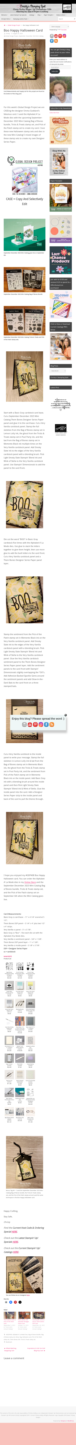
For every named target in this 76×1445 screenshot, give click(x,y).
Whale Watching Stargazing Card (10, 1349)
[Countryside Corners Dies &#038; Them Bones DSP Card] (38, 1315)
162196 (20, 976)
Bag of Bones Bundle (34, 1334)
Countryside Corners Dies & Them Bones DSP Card (38, 1321)
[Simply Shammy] (30, 1062)
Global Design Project (14, 25)
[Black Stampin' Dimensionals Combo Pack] (9, 1096)
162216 (9, 976)
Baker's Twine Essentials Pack (30, 1118)
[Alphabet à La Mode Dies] (30, 1044)
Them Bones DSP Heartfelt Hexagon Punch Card (23, 1321)
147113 (9, 1012)
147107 (20, 994)
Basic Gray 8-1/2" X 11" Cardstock (30, 1027)
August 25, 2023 (18, 33)
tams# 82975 (8, 956)
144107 (9, 1082)
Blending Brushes (20, 1009)
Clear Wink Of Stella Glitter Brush (9, 1027)
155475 (30, 1120)
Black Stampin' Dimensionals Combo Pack (9, 1100)
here (28, 1295)
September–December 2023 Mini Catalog (31, 36)
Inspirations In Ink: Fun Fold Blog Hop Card (36, 1349)
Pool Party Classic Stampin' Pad (20, 992)
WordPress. (70, 1421)
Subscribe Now (54, 113)
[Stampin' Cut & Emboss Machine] (19, 1044)
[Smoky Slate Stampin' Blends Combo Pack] (30, 1007)
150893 (9, 1102)
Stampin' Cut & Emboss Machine (19, 1047)
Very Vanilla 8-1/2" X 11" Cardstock (9, 1047)
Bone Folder (19, 1064)
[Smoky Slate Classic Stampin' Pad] (9, 1007)
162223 (30, 976)
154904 (30, 1012)
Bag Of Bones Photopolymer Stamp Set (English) (9, 974)
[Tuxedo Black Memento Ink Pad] (9, 990)
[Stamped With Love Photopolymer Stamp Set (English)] (30, 1096)
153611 (20, 1010)
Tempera (63, 1421)
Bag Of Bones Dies (20, 1117)
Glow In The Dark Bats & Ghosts (30, 1081)
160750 (30, 1049)
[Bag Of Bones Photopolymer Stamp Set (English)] (9, 970)
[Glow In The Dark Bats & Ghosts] (30, 1079)
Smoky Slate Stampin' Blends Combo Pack (30, 1010)
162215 (20, 1031)
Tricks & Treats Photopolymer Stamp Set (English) (30, 974)
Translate (64, 30)
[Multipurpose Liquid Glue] (19, 1096)
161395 (30, 1102)
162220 (30, 1083)
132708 (9, 994)
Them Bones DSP (15, 1339)
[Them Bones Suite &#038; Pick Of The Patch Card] (10, 1315)
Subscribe (55, 71)
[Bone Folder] (19, 1062)
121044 (30, 1029)
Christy (8, 33)
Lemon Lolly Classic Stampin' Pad (30, 992)
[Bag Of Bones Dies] (19, 1116)
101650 (9, 1049)
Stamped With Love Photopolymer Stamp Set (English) (30, 1100)
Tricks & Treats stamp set (28, 1339)
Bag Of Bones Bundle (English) (9, 1118)
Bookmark (9, 1342)
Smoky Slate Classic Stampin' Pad (9, 1010)
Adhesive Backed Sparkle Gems (19, 1081)
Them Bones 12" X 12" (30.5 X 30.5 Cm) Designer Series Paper (19, 1028)
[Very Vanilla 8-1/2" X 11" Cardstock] (9, 1044)
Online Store (30, 882)
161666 (30, 994)
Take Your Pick (9, 1080)
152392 (9, 1065)
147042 (30, 1065)
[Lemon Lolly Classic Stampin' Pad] (30, 990)
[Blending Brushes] (19, 1007)
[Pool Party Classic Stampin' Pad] (19, 990)
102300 (20, 1065)
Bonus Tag (19, 1337)
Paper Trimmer (9, 1064)
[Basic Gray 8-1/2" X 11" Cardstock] (30, 1025)
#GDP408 (9, 1334)
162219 (9, 1120)
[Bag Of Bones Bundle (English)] (9, 1116)
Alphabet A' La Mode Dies (20, 1334)
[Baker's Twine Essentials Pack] (30, 1116)
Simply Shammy (30, 1064)
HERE (14, 1231)
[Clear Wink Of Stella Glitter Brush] (9, 1025)
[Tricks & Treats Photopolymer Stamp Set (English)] (30, 970)
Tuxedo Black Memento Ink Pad (9, 992)
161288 (20, 1083)
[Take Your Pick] (9, 1079)
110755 (20, 1101)
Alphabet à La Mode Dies (30, 1047)
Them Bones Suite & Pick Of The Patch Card (10, 1321)
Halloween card (26, 1337)
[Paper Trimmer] (9, 1062)
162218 (20, 1119)
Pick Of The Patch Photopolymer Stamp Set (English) (19, 974)
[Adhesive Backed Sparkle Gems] (19, 1079)
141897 (9, 1029)
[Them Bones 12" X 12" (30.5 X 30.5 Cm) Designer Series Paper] (19, 1025)
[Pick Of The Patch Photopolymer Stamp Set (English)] (19, 970)
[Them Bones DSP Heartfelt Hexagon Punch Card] (24, 1315)
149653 (20, 1049)
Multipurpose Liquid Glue (19, 1099)
